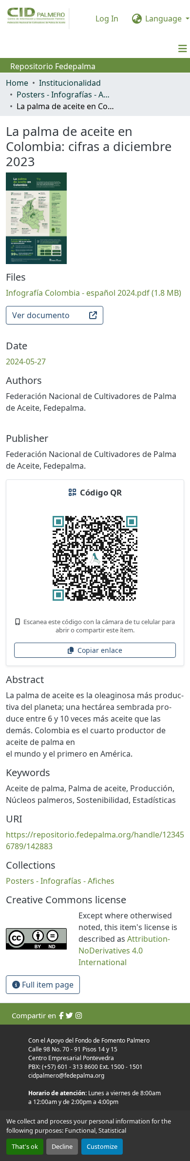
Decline (62, 1146)
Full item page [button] (47, 984)
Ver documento (41, 315)
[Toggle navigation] (182, 48)
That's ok (25, 1146)
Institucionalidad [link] (70, 82)
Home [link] (17, 82)
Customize (102, 1146)
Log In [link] (106, 18)
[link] (95, 293)
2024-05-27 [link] (26, 361)
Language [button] (163, 18)
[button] (60, 881)
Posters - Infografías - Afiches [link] (65, 94)
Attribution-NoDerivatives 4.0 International (124, 950)
